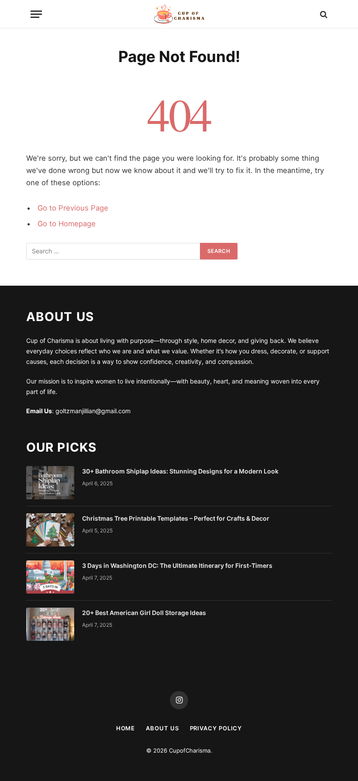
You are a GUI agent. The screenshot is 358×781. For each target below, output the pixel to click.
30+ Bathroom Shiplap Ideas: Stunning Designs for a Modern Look (180, 471)
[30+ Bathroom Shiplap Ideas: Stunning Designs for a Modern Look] (50, 482)
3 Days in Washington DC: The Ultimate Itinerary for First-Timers (177, 565)
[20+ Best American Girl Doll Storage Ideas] (50, 624)
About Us (162, 728)
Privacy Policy (216, 728)
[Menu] (36, 14)
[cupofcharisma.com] (179, 14)
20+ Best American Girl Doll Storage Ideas (144, 612)
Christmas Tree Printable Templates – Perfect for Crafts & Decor (175, 518)
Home (125, 728)
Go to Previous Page (73, 208)
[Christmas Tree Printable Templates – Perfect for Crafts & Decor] (50, 529)
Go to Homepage (67, 223)
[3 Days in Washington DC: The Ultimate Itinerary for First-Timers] (50, 577)
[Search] (322, 14)
